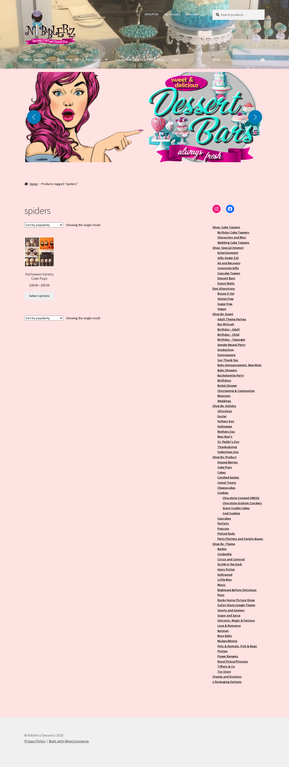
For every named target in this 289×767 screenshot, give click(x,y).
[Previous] (34, 117)
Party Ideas (155, 59)
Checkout (192, 14)
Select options (39, 296)
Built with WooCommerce (69, 741)
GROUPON (151, 14)
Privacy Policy (35, 741)
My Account (172, 14)
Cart (175, 59)
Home (34, 184)
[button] (84, 117)
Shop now (64, 59)
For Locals (94, 59)
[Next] (255, 117)
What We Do (33, 59)
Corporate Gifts (127, 59)
